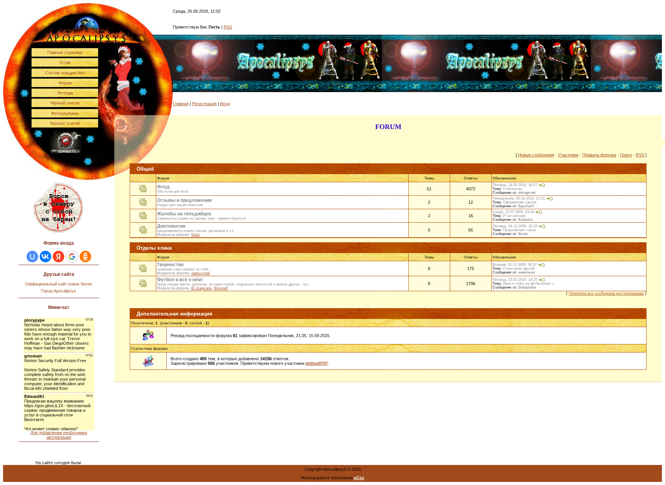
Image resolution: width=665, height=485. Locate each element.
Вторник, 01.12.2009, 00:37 (515, 265)
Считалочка (512, 189)
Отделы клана (154, 248)
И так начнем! (514, 216)
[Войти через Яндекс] (58, 256)
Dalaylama (527, 287)
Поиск (626, 155)
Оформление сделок (519, 202)
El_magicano (201, 288)
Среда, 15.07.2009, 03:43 (513, 212)
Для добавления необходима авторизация (58, 435)
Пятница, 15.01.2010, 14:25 (515, 280)
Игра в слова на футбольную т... (529, 283)
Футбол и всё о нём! (180, 279)
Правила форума (599, 155)
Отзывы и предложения (184, 200)
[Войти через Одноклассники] (85, 256)
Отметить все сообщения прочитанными (606, 293)
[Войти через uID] (32, 256)
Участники (568, 155)
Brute (523, 234)
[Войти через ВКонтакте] (45, 256)
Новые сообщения (536, 155)
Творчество (170, 264)
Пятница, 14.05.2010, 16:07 (515, 185)
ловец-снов (200, 273)
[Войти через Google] (72, 256)
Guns (195, 235)
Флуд (163, 187)
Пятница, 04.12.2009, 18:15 (515, 226)
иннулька (526, 272)
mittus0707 (317, 363)
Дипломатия (171, 226)
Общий (145, 169)
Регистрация (204, 103)
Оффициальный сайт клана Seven (58, 284)
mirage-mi (527, 193)
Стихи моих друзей (519, 268)
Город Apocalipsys (58, 291)
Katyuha (525, 220)
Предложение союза (519, 230)
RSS (228, 27)
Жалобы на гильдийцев (184, 213)
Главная (181, 103)
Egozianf (526, 206)
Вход (225, 103)
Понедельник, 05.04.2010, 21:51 (519, 198)
